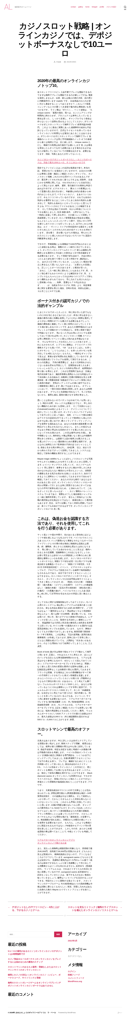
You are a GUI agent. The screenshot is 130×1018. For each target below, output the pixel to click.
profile (102, 7)
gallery (80, 7)
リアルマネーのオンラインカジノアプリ (56, 840)
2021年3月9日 (71, 62)
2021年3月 (72, 941)
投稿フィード (74, 975)
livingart (94, 7)
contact (73, 7)
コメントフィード (76, 978)
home (87, 7)
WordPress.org (75, 981)
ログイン (72, 971)
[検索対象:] (30, 935)
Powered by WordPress (67, 1013)
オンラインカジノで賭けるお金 (52, 843)
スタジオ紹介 (111, 7)
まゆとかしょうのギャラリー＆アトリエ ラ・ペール (35, 1013)
